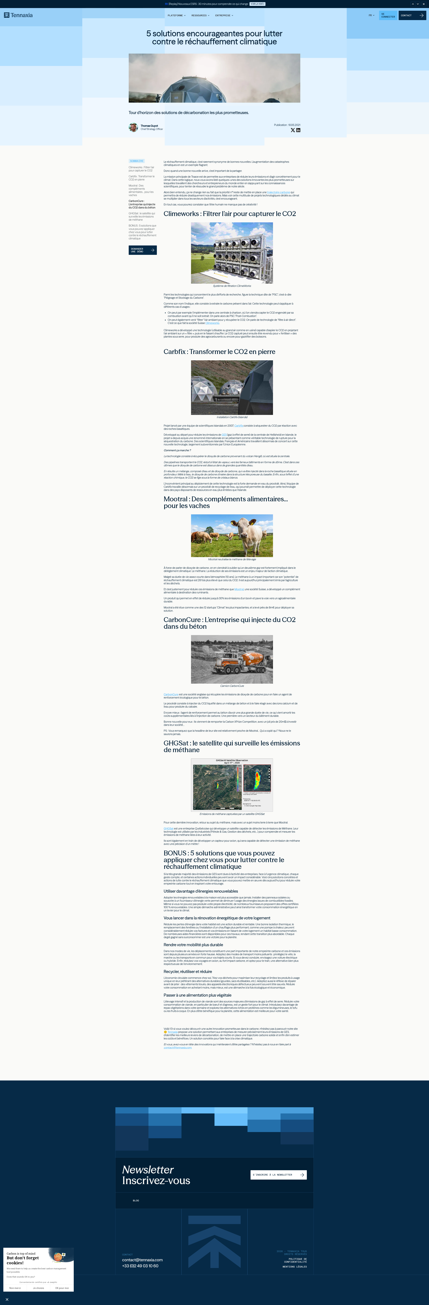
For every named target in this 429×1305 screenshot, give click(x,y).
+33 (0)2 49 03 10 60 (140, 1265)
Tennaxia (173, 1032)
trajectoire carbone (278, 192)
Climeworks (212, 323)
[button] (177, 15)
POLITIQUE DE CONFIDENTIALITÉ (295, 1260)
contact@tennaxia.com (142, 1259)
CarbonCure (171, 694)
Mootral (239, 589)
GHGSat (168, 828)
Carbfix (238, 425)
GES (224, 434)
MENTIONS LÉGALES (295, 1266)
